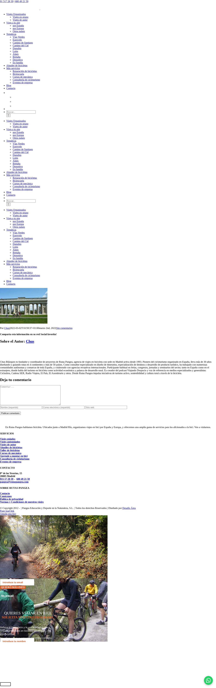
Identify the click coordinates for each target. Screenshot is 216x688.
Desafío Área (129, 508)
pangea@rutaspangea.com (14, 481)
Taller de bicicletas (10, 450)
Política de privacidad (11, 499)
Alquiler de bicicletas (11, 447)
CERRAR (5, 684)
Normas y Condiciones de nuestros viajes (22, 502)
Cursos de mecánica (10, 453)
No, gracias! (7, 595)
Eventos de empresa (10, 461)
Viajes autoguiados (10, 441)
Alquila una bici (8, 513)
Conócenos (6, 496)
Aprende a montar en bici (14, 456)
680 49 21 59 (21, 1)
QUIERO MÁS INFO (13, 587)
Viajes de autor (8, 444)
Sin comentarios (64, 328)
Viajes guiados (7, 439)
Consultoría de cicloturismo (14, 459)
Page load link (7, 511)
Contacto (5, 493)
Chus (6, 328)
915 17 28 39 (6, 479)
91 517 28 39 (6, 1)
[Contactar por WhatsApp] (208, 680)
